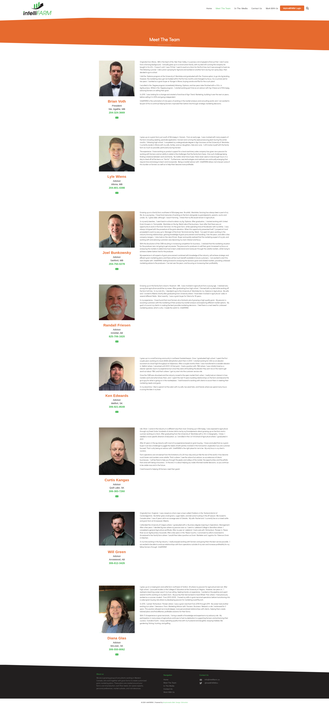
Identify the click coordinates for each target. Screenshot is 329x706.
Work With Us (272, 8)
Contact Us (256, 8)
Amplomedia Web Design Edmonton (175, 702)
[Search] (305, 8)
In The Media (168, 686)
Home (209, 8)
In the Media (241, 8)
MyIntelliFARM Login (292, 8)
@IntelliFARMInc (211, 683)
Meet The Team (223, 8)
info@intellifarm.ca (212, 680)
